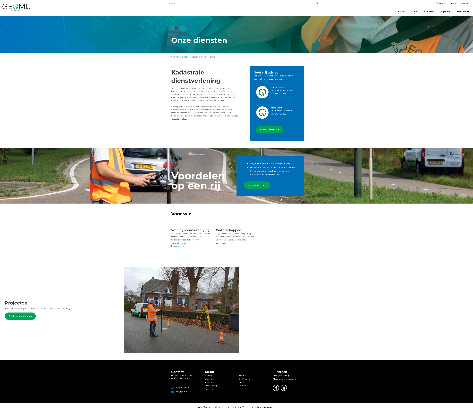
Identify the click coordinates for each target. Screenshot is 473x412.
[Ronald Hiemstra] (262, 94)
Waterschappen (228, 230)
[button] (269, 129)
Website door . (258, 407)
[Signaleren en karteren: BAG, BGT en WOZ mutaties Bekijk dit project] (181, 310)
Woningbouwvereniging (190, 230)
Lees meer (176, 246)
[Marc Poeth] (262, 114)
